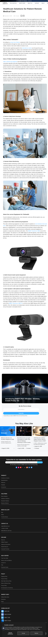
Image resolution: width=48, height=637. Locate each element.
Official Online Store (5, 597)
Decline (36, 633)
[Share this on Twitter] (21, 16)
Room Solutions (4, 496)
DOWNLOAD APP (5, 608)
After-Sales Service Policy (6, 580)
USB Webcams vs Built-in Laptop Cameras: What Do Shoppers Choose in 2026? (40, 439)
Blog (2, 512)
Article (2, 514)
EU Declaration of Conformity (7, 587)
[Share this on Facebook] (24, 16)
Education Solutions (5, 500)
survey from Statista (15, 42)
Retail (2, 601)
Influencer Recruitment (5, 544)
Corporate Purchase (5, 548)
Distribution (3, 599)
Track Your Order (4, 558)
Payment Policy (4, 578)
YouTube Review (4, 516)
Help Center (4, 555)
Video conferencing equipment (10, 61)
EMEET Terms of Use (17, 415)
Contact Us (4, 523)
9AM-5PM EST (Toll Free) (6, 530)
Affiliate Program (4, 542)
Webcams (3, 482)
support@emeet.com (5, 526)
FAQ (2, 564)
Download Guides (4, 567)
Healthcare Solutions (5, 498)
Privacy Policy (37, 629)
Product (3, 475)
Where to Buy (5, 594)
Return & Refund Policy (5, 583)
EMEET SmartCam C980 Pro (15, 303)
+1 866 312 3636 (4, 528)
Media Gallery (5, 509)
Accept (23, 633)
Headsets (3, 484)
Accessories (3, 487)
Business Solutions (5, 503)
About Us (3, 539)
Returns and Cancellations (6, 560)
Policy (3, 573)
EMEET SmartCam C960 (34, 231)
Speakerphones (4, 480)
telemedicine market (27, 48)
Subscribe (21, 413)
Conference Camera (5, 478)
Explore (3, 537)
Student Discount (4, 546)
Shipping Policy (4, 576)
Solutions (4, 493)
